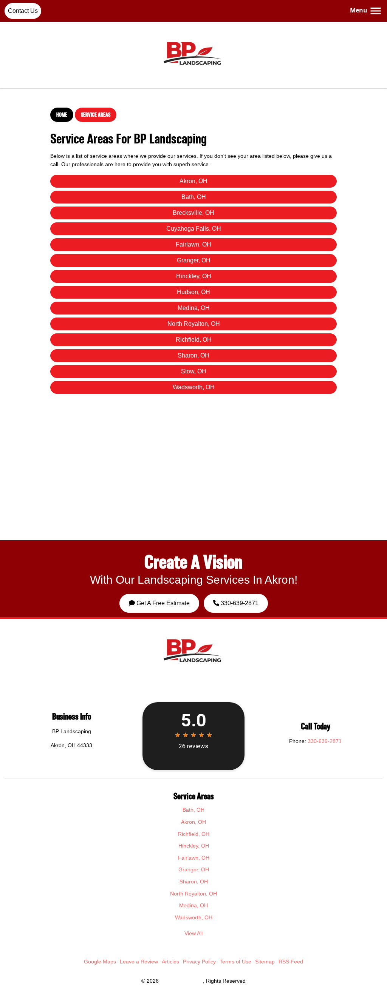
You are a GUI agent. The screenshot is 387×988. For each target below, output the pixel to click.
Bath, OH (193, 197)
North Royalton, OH (193, 324)
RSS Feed (291, 962)
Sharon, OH (193, 355)
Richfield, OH (194, 339)
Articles (170, 962)
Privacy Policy (199, 962)
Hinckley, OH (193, 276)
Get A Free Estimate (162, 603)
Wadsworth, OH (194, 387)
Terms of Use (235, 962)
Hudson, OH (193, 292)
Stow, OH (193, 371)
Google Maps (100, 962)
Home (61, 114)
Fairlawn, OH (193, 244)
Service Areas (95, 114)
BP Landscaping (181, 981)
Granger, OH (194, 260)
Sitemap (265, 962)
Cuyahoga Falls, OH (193, 228)
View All (193, 933)
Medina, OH (194, 308)
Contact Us (23, 11)
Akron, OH (193, 181)
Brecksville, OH (193, 213)
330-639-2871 (239, 603)
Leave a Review (139, 962)
